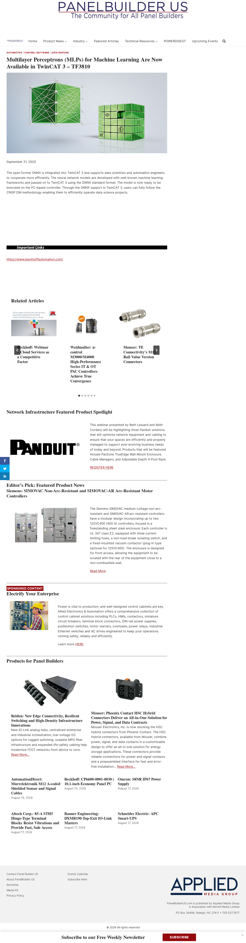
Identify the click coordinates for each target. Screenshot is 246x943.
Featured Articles (106, 41)
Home (32, 41)
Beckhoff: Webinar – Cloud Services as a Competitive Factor (33, 354)
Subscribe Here (77, 879)
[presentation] (34, 323)
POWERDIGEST (175, 41)
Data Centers (60, 52)
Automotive (14, 52)
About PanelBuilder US (21, 879)
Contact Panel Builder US (22, 874)
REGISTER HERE (102, 467)
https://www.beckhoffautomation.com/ (35, 259)
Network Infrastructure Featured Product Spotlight (59, 411)
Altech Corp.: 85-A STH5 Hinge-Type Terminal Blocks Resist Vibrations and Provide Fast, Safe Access (35, 820)
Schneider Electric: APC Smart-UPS (138, 816)
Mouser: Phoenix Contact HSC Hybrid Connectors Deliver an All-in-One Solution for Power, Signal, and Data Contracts (129, 718)
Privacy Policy (15, 895)
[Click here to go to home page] (15, 41)
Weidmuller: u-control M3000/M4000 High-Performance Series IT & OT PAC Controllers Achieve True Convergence (85, 364)
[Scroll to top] (239, 932)
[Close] (242, 935)
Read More (98, 571)
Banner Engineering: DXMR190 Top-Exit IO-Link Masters (88, 818)
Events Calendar (78, 874)
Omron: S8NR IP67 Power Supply (139, 781)
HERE (79, 644)
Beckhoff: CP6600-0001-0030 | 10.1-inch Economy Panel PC (89, 781)
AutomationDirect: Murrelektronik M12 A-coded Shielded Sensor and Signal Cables (35, 786)
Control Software (36, 52)
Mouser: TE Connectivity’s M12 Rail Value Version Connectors (139, 354)
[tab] (79, 396)
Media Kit (12, 890)
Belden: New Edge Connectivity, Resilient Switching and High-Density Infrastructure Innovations (47, 721)
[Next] (156, 350)
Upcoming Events (205, 41)
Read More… (20, 754)
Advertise (12, 884)
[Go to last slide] (17, 350)
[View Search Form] (224, 41)
